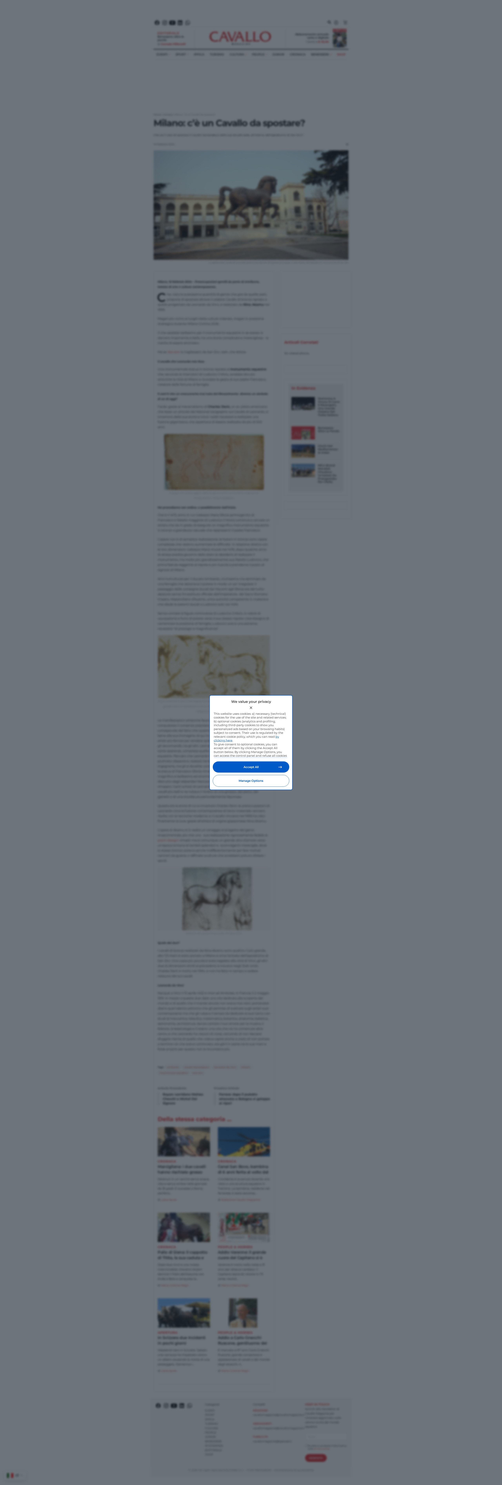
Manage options (251, 781)
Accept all (251, 767)
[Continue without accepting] (251, 707)
